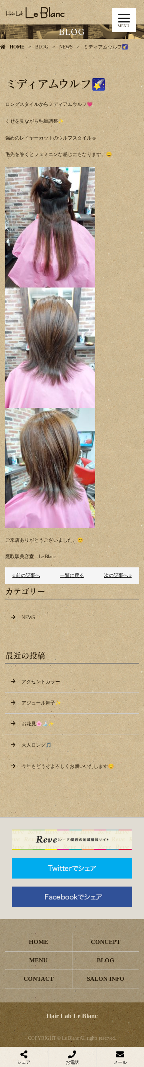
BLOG (41, 47)
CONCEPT (105, 942)
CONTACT (39, 979)
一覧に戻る (72, 575)
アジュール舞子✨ (41, 703)
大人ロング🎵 (37, 745)
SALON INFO (105, 979)
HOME (17, 47)
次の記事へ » (118, 575)
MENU (38, 960)
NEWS (66, 47)
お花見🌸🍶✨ (38, 724)
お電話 (72, 1062)
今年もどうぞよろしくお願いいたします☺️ (68, 766)
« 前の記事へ (26, 575)
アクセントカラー (41, 681)
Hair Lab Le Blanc (72, 1015)
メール (120, 1062)
